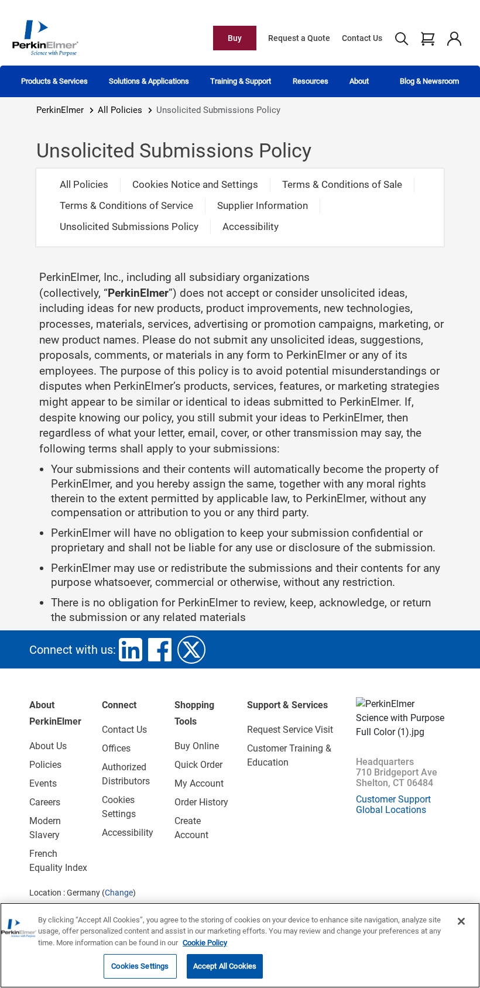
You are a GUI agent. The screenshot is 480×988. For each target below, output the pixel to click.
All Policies (120, 110)
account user (454, 38)
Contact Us (362, 38)
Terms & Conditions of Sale (342, 184)
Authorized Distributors (126, 774)
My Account (199, 783)
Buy (235, 38)
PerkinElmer (60, 110)
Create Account (191, 828)
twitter (191, 650)
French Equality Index (58, 860)
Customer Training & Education (289, 755)
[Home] (45, 37)
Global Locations (391, 809)
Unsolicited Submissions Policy (129, 226)
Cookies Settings (140, 966)
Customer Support (393, 799)
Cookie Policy (205, 942)
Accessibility (250, 226)
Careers (44, 802)
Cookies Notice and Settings (195, 184)
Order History (201, 802)
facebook (160, 649)
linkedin (130, 649)
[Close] (461, 921)
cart (427, 38)
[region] (240, 945)
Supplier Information (262, 205)
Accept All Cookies (224, 966)
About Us (48, 746)
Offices (116, 748)
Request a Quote (299, 38)
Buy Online (196, 746)
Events (43, 783)
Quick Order (198, 764)
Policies (45, 764)
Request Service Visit (290, 729)
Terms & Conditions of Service (126, 205)
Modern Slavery (45, 828)
